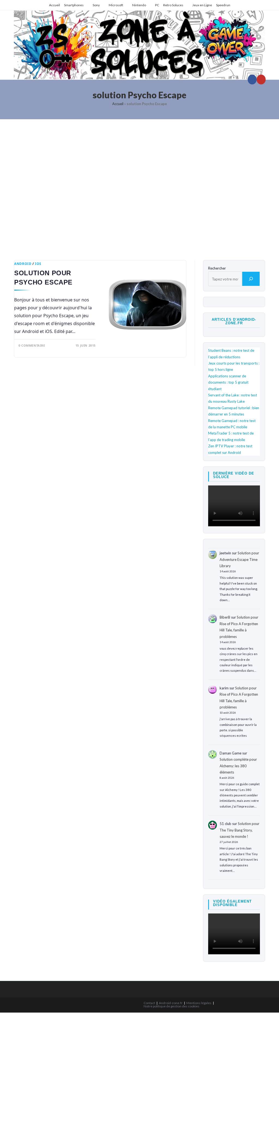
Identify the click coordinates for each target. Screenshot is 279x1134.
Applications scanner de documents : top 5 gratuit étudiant (228, 382)
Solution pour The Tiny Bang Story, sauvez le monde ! (239, 830)
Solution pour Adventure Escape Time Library (239, 559)
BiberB (225, 617)
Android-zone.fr (171, 1003)
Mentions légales (198, 1003)
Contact (149, 1003)
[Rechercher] (251, 278)
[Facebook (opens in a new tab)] (252, 79)
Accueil (54, 5)
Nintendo (139, 5)
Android (22, 263)
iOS (38, 263)
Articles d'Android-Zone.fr (234, 321)
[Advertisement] (139, 185)
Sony (96, 5)
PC (157, 5)
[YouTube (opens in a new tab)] (261, 79)
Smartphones (74, 5)
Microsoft (116, 5)
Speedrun (223, 5)
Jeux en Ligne (202, 5)
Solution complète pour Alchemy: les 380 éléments (238, 765)
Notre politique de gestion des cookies (171, 1006)
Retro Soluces (173, 5)
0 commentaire (32, 345)
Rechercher (217, 268)
